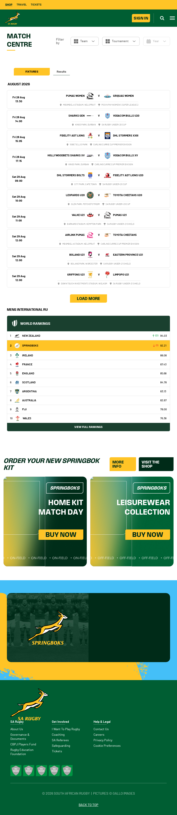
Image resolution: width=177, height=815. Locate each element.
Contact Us (101, 729)
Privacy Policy (103, 740)
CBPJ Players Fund (23, 744)
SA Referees (60, 740)
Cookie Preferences (107, 745)
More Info (118, 464)
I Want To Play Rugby (66, 729)
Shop (8, 4)
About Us (16, 729)
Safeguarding (61, 745)
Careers (99, 734)
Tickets (36, 4)
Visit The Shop (150, 464)
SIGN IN (141, 18)
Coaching (58, 734)
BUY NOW (60, 534)
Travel (22, 4)
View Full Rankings (88, 426)
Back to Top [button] (88, 805)
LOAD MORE (88, 298)
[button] (84, 41)
